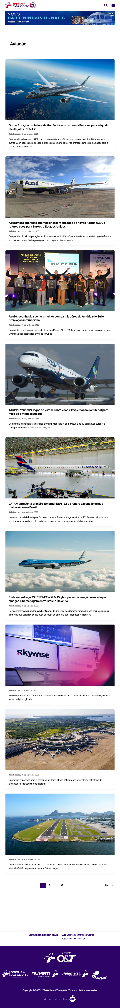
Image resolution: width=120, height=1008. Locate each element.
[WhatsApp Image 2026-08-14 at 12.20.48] (60, 17)
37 (61, 885)
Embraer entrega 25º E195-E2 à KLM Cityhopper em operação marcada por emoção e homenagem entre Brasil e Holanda (58, 599)
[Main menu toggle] (113, 5)
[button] (106, 5)
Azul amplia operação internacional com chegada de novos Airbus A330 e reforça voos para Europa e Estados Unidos (57, 224)
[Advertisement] (60, 910)
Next (109, 885)
